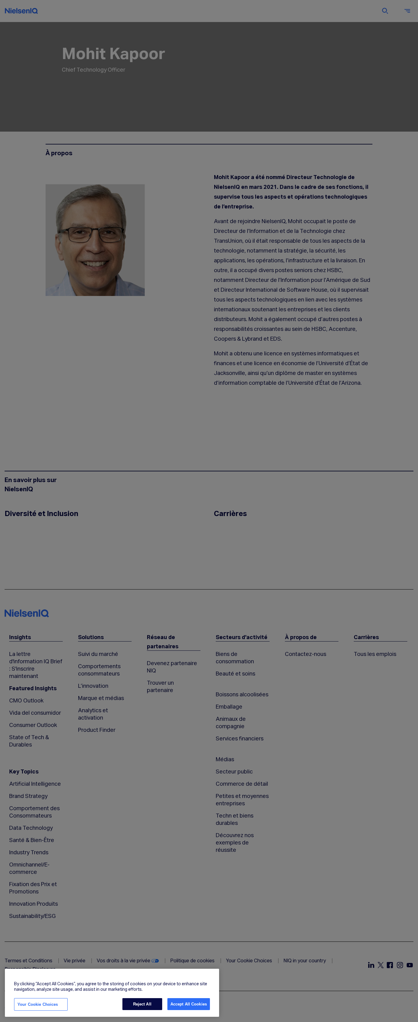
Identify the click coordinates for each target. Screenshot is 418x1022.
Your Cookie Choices (37, 1004)
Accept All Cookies (188, 1004)
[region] (112, 993)
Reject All (142, 1004)
